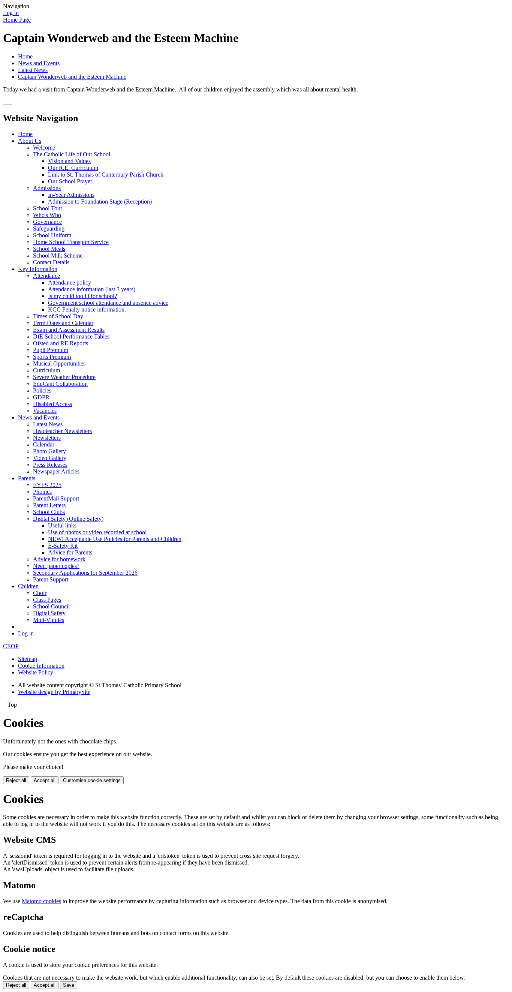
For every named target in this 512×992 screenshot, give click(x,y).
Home (25, 56)
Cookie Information (41, 665)
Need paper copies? (56, 566)
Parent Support (50, 579)
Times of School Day (58, 316)
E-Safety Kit (63, 545)
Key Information (37, 269)
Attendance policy (69, 282)
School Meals (49, 249)
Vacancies (45, 411)
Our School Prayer (70, 181)
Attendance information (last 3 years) (91, 289)
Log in (11, 13)
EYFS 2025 (47, 485)
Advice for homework (59, 559)
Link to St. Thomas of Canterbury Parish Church (105, 174)
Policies (42, 390)
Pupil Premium (50, 350)
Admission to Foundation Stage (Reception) (100, 201)
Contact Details (51, 262)
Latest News (33, 70)
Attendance (46, 276)
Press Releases (50, 465)
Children (28, 586)
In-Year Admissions (71, 195)
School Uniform (52, 235)
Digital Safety (49, 613)
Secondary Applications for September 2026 (85, 572)
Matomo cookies (41, 901)
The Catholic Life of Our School (71, 154)
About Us (29, 141)
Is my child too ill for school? (82, 296)
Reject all (16, 780)
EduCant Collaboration (60, 384)
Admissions (47, 188)
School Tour (47, 208)
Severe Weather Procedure (64, 377)
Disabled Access (52, 404)
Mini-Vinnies (48, 620)
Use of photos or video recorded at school (97, 532)
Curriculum (46, 370)
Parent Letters (49, 505)
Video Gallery (49, 458)
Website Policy (35, 672)
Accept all (44, 780)
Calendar (43, 444)
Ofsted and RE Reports (60, 343)
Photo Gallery (49, 451)
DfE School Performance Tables (71, 336)
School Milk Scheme (57, 255)
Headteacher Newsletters (62, 431)
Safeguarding (48, 228)
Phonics (42, 492)
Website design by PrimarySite (54, 692)
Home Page (17, 19)
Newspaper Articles (56, 471)
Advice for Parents (70, 552)
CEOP (11, 646)
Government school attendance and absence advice (108, 303)
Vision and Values (69, 161)
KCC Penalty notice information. (87, 309)
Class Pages (47, 599)
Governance (47, 222)
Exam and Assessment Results (69, 330)
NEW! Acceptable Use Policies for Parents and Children (114, 539)
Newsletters (47, 438)
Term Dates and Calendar (63, 323)
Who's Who (47, 215)
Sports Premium (52, 357)
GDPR (41, 397)
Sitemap (27, 659)
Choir (39, 593)
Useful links (62, 525)
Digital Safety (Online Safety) (68, 518)
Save (68, 985)
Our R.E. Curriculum (73, 168)
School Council (51, 606)
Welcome (44, 147)
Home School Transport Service (71, 242)
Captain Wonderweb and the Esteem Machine (72, 76)
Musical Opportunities (59, 363)
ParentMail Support (56, 498)
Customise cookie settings (92, 780)
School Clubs (49, 512)
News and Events (39, 63)
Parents (26, 478)
